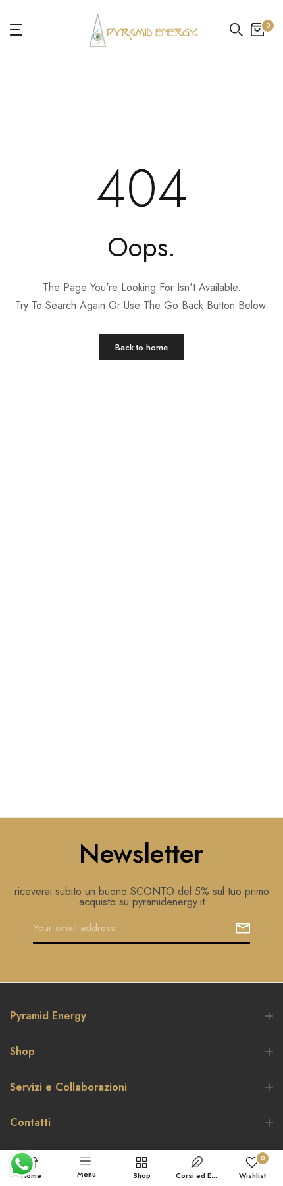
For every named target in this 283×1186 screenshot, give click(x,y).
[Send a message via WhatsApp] (22, 1163)
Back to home (141, 347)
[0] (257, 29)
